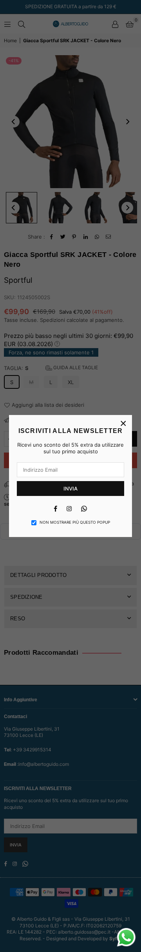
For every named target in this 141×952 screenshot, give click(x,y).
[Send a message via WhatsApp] (126, 937)
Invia (70, 488)
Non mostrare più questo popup (75, 522)
